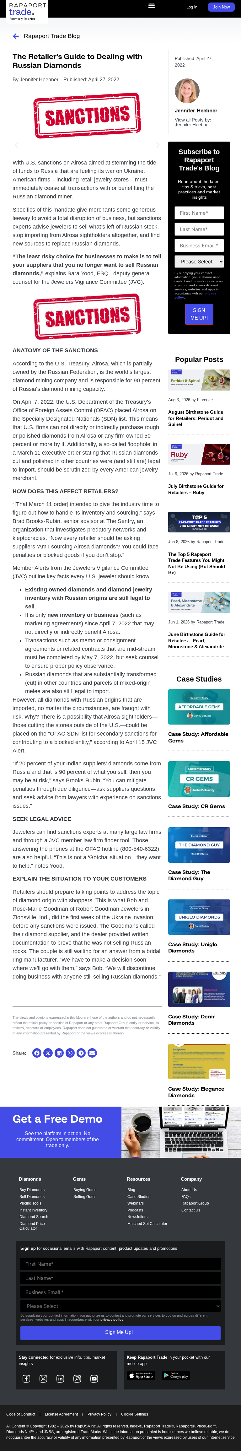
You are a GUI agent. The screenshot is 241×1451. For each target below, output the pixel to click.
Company (191, 1179)
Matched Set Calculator (147, 1224)
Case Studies (138, 1197)
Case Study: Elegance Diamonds (196, 1091)
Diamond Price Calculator (32, 1226)
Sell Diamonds (32, 1197)
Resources (138, 1179)
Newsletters (137, 1217)
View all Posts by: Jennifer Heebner (193, 122)
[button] (151, 5)
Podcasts (135, 1210)
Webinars (135, 1203)
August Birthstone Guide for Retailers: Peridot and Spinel (195, 418)
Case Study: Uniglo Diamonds (192, 947)
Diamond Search (33, 1217)
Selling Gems (84, 1197)
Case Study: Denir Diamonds (191, 1019)
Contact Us (190, 1210)
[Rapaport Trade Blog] (16, 36)
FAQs (185, 1197)
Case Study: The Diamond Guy (189, 875)
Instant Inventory (33, 1210)
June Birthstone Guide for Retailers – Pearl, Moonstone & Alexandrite (196, 640)
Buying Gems (84, 1190)
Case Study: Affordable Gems (198, 737)
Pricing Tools (30, 1203)
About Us (189, 1190)
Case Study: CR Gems (196, 806)
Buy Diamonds (32, 1190)
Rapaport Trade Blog (52, 36)
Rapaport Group (195, 1203)
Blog (131, 1190)
